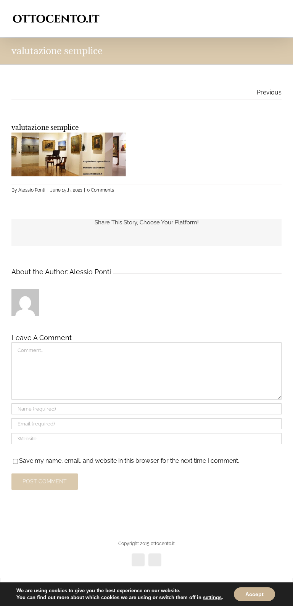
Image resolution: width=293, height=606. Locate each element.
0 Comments (100, 190)
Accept (254, 594)
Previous (269, 92)
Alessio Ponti (31, 190)
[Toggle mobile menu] (278, 12)
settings (212, 597)
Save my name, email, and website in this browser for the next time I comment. (129, 460)
